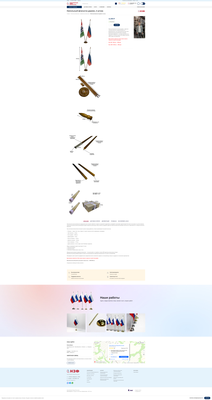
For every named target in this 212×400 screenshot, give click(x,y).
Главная (68, 13)
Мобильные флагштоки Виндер (106, 377)
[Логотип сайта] (72, 3)
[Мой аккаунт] (138, 3)
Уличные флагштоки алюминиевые (104, 373)
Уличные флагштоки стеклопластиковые (104, 375)
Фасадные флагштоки (117, 373)
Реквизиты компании (90, 373)
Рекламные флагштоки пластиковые (118, 375)
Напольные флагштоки (75, 13)
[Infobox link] (136, 391)
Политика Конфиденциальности (92, 372)
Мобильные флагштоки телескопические (104, 380)
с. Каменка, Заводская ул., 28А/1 (74, 376)
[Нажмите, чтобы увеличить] (69, 214)
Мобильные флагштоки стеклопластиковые (118, 371)
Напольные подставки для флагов (118, 378)
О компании (89, 377)
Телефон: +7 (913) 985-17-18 (73, 378)
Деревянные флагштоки (84, 13)
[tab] (86, 221)
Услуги (88, 380)
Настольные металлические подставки (119, 381)
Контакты (88, 382)
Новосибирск (136, 372)
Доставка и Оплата (90, 375)
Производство (89, 378)
